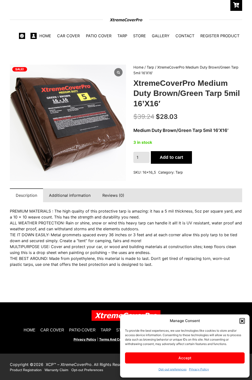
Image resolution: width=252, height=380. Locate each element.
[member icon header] (34, 36)
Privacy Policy (199, 369)
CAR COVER (52, 330)
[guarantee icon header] (22, 36)
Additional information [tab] (70, 195)
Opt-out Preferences (87, 370)
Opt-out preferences (172, 369)
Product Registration (26, 370)
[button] (242, 320)
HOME (29, 330)
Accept (184, 358)
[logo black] (126, 20)
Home (138, 67)
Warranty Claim (56, 370)
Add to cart (171, 157)
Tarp (150, 67)
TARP (106, 330)
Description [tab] (26, 195)
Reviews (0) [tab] (113, 195)
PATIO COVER (82, 330)
